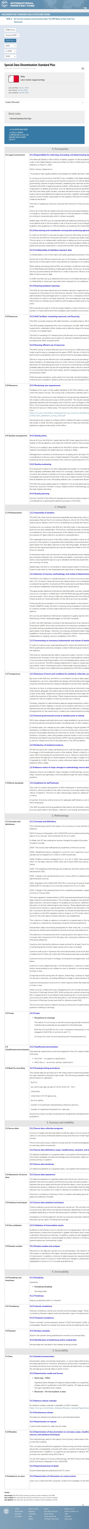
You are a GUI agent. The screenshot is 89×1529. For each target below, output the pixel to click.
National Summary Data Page (20, 119)
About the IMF (33, 1509)
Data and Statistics (51, 1511)
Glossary (68, 1516)
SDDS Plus (10, 40)
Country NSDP (11, 35)
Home (17, 1509)
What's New (19, 1511)
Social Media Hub (50, 1516)
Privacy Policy (70, 1509)
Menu (85, 8)
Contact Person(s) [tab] (12, 102)
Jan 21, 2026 (23, 88)
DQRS (10, 56)
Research (32, 1511)
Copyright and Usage (51, 1519)
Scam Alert (68, 1519)
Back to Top (83, 1505)
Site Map (18, 1514)
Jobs (66, 1514)
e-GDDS (10, 51)
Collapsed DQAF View (19, 130)
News (30, 1516)
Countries (32, 1514)
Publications (48, 1514)
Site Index (18, 1516)
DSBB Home (10, 30)
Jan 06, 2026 (22, 90)
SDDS (10, 46)
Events (31, 1519)
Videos (46, 1509)
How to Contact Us (71, 1511)
